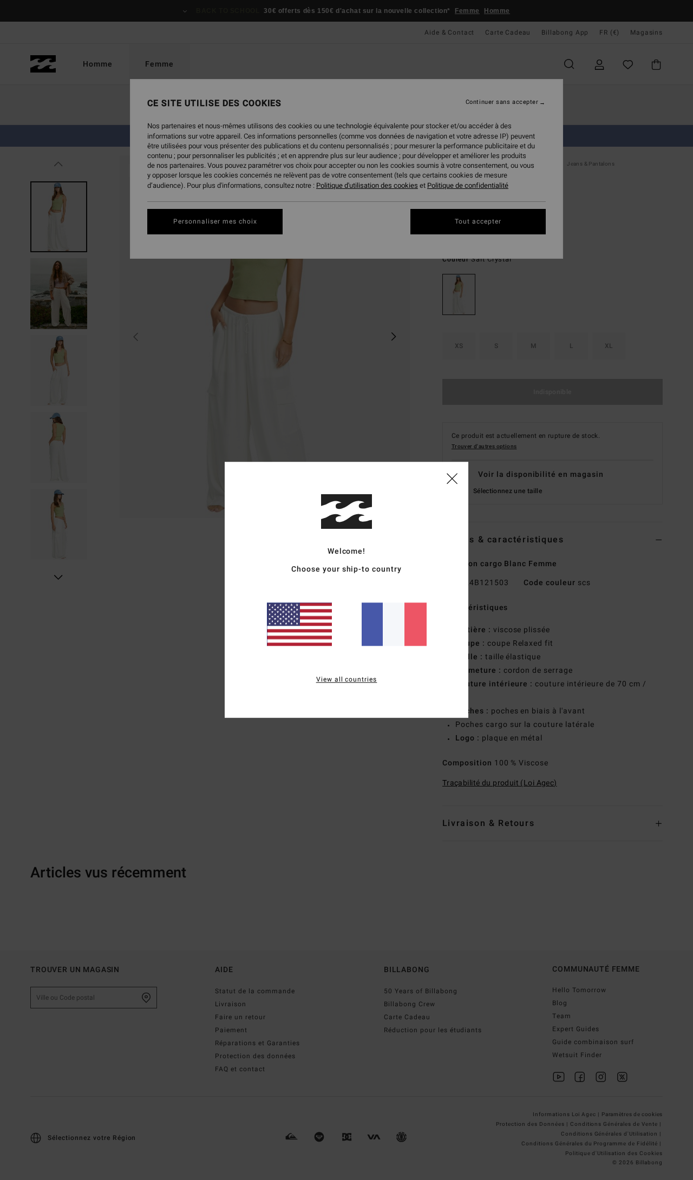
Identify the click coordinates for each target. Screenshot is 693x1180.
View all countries (346, 680)
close (452, 478)
